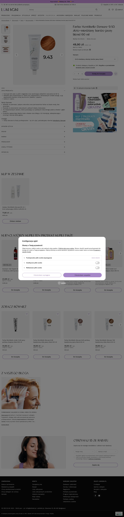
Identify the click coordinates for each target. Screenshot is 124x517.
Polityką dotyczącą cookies (66, 248)
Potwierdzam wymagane (42, 275)
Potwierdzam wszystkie (82, 275)
